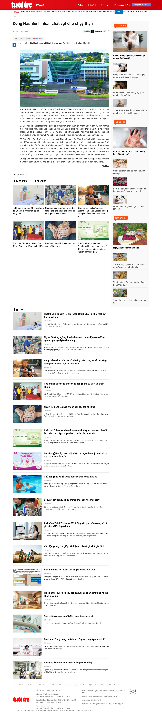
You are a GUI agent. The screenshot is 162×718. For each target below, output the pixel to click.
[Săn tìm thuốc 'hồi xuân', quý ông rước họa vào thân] (27, 577)
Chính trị (24, 12)
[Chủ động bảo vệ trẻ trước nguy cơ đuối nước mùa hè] (27, 484)
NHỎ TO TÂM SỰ (48, 685)
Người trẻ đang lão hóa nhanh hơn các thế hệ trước (60, 244)
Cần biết (106, 5)
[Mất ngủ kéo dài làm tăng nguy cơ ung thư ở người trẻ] (120, 85)
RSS (123, 704)
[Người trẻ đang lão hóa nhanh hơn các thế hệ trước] (60, 230)
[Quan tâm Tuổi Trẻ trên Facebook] (135, 691)
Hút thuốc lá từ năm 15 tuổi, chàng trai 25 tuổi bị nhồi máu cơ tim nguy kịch (28, 211)
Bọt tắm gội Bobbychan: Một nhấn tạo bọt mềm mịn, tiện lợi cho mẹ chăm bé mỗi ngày (76, 455)
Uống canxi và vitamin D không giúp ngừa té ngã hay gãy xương (129, 76)
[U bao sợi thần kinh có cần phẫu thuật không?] (120, 163)
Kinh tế (126, 12)
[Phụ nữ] (39, 5)
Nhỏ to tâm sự (65, 12)
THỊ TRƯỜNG (92, 685)
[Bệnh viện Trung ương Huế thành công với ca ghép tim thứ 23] (27, 647)
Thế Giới (39, 12)
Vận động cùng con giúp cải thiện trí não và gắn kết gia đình (74, 546)
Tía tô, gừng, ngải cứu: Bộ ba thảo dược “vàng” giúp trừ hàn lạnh (128, 265)
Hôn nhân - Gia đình (51, 12)
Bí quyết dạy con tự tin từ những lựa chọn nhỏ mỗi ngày (71, 500)
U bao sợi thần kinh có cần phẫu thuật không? (130, 172)
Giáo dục (110, 12)
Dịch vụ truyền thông (89, 704)
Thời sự (32, 12)
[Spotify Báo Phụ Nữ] (87, 32)
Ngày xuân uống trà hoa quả (126, 248)
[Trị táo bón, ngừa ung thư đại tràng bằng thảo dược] (120, 275)
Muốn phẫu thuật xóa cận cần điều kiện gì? (129, 207)
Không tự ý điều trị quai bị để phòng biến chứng (68, 662)
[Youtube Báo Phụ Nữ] (98, 32)
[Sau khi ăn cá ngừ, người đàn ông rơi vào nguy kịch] (27, 624)
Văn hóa (92, 12)
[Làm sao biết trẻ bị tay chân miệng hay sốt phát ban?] (130, 138)
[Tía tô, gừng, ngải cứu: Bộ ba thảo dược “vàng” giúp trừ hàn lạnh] (120, 257)
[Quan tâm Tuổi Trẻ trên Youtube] (131, 691)
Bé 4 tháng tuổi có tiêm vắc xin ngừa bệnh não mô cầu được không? (129, 190)
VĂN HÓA (59, 685)
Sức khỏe (118, 12)
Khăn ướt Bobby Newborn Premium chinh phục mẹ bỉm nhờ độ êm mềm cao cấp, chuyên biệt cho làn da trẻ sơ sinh (92, 247)
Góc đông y (120, 218)
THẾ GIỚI (21, 685)
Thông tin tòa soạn (42, 706)
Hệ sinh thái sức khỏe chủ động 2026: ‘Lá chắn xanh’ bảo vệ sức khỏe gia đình (76, 594)
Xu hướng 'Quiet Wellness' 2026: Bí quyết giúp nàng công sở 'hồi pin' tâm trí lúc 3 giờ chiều (76, 525)
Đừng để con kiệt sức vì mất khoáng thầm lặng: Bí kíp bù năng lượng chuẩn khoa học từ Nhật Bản (93, 212)
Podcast (81, 5)
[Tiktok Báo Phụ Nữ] (92, 32)
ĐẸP (119, 685)
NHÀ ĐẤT (102, 685)
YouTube (93, 5)
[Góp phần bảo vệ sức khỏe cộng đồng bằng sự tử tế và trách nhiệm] (28, 230)
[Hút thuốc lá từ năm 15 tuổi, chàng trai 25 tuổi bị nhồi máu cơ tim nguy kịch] (28, 195)
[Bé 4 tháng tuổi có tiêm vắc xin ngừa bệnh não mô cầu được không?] (120, 181)
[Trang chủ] (16, 12)
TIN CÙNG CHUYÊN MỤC (30, 181)
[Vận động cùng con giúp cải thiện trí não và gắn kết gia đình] (27, 554)
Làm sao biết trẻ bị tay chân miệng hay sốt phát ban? (129, 152)
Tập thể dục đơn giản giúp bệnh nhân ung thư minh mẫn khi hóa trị (130, 111)
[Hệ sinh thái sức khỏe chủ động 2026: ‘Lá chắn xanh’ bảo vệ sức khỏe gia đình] (27, 600)
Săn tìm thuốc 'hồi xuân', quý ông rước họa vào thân (69, 569)
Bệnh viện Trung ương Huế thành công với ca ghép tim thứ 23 (74, 639)
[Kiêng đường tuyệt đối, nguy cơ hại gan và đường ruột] (130, 41)
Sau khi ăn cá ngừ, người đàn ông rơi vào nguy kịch (69, 616)
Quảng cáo (119, 5)
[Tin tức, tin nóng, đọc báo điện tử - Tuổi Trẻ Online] (21, 5)
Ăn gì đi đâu (134, 12)
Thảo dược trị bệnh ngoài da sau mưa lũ (130, 301)
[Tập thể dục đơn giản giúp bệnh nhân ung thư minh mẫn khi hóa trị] (120, 103)
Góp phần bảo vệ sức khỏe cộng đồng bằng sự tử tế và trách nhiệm (28, 244)
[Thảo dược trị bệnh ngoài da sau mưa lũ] (120, 293)
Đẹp (104, 12)
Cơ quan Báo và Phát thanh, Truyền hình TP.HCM (53, 708)
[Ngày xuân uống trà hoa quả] (130, 234)
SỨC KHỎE (83, 685)
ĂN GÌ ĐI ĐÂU (111, 685)
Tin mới (19, 309)
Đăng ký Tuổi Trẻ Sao (141, 5)
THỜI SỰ (14, 685)
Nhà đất (143, 12)
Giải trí (99, 12)
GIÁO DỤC (74, 685)
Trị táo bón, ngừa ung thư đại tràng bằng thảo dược (129, 283)
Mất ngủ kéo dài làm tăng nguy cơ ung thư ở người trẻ (128, 93)
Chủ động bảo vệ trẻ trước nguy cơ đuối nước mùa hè (70, 476)
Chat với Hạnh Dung (80, 12)
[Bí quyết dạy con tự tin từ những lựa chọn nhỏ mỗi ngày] (27, 507)
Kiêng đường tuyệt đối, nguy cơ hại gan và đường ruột (129, 56)
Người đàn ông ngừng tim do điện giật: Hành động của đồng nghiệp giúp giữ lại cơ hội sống (60, 211)
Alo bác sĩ (120, 121)
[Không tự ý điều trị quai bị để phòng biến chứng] (27, 670)
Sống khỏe (120, 25)
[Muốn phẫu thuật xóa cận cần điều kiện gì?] (120, 199)
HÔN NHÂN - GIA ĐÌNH (33, 685)
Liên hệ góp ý (116, 704)
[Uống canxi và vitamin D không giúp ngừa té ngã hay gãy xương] (120, 67)
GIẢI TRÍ (66, 685)
